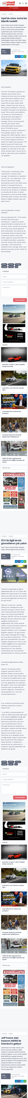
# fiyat (11, 267)
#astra (4, 264)
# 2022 (18, 264)
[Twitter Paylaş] (22, 56)
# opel (11, 264)
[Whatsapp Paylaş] (25, 56)
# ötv (11, 764)
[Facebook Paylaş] (19, 56)
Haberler (11, 14)
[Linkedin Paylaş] (16, 56)
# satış (4, 267)
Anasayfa (4, 14)
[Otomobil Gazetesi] (8, 3)
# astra (11, 762)
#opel (4, 762)
